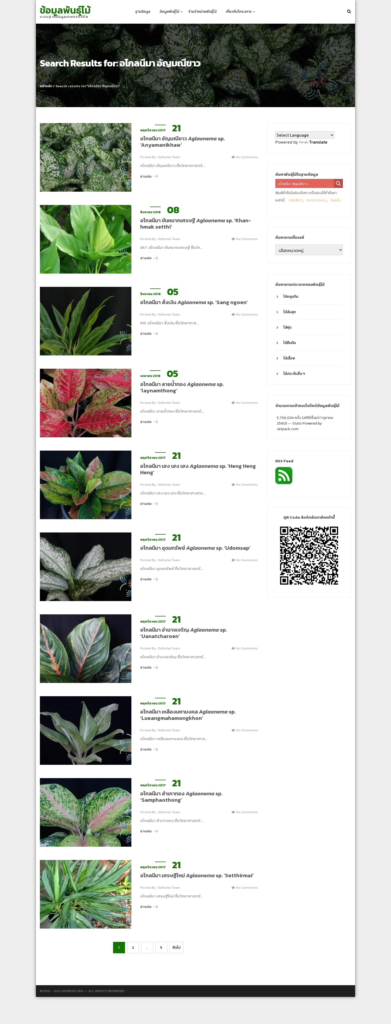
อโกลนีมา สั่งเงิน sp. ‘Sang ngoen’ (194, 302)
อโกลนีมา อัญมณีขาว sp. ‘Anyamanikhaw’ (182, 141)
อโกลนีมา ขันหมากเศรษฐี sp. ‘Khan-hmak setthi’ (195, 223)
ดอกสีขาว (296, 200)
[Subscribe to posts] (283, 475)
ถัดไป (176, 947)
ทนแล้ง (335, 200)
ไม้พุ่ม (287, 327)
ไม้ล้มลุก (289, 312)
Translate (318, 142)
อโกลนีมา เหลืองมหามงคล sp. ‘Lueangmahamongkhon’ (188, 714)
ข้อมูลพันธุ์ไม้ (65, 10)
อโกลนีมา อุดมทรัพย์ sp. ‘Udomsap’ (195, 548)
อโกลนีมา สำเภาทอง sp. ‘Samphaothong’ (181, 796)
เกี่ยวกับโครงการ (239, 11)
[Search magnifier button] (338, 183)
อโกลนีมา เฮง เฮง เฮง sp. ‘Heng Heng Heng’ (198, 469)
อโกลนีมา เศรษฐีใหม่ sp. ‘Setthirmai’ (197, 875)
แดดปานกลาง (316, 200)
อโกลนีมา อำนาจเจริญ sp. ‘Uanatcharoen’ (183, 633)
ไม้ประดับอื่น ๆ (294, 373)
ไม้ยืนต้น (289, 343)
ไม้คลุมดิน (290, 296)
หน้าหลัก (46, 86)
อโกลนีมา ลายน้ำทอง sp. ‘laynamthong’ (182, 387)
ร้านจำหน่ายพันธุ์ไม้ (202, 11)
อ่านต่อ (146, 176)
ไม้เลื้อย (289, 358)
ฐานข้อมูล (142, 11)
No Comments (247, 157)
